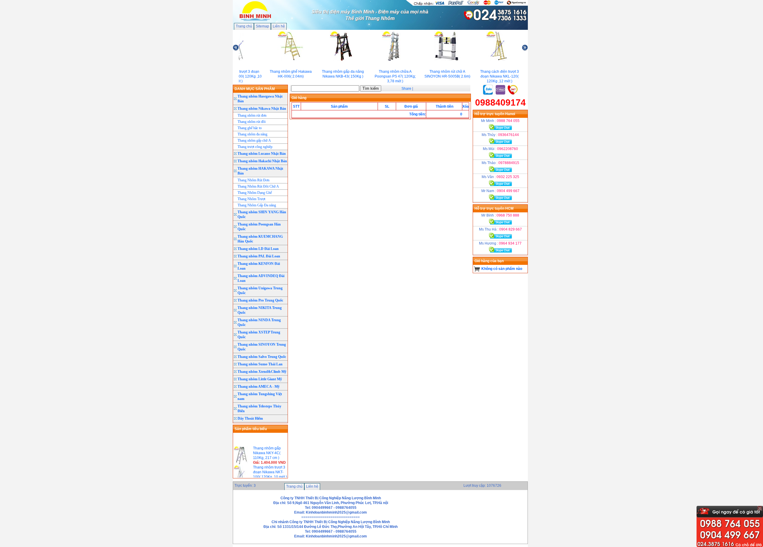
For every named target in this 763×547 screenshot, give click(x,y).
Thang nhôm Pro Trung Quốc (260, 300)
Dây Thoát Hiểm (250, 418)
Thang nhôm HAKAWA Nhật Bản (260, 170)
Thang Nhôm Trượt (251, 199)
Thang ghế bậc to (250, 128)
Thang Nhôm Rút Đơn (253, 180)
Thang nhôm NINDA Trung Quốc (259, 322)
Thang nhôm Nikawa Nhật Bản (262, 108)
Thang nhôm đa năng (252, 134)
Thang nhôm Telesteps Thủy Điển (259, 408)
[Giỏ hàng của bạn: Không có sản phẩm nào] (477, 269)
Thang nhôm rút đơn (252, 115)
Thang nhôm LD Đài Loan (258, 249)
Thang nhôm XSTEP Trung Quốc (259, 334)
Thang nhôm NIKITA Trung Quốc (260, 310)
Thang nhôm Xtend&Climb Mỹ (262, 372)
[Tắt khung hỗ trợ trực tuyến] (759, 508)
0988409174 (500, 102)
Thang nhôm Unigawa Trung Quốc (260, 290)
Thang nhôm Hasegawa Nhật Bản (260, 98)
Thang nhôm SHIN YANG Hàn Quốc (262, 214)
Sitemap (262, 26)
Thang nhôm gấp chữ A (254, 140)
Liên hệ (279, 26)
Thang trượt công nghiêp (255, 147)
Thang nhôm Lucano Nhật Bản (262, 154)
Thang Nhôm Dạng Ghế (255, 193)
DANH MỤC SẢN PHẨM (255, 89)
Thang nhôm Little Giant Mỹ (260, 379)
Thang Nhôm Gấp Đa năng (257, 205)
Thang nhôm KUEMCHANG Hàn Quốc (260, 238)
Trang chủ (244, 26)
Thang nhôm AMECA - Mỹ (259, 386)
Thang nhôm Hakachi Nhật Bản (262, 161)
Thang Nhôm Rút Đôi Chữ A (258, 186)
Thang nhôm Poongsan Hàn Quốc (259, 226)
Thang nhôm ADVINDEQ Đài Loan (261, 278)
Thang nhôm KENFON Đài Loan (259, 266)
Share (406, 88)
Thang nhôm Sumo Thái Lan (260, 364)
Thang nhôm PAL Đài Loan (259, 256)
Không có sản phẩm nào (501, 269)
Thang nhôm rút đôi (252, 122)
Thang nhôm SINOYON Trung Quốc (262, 346)
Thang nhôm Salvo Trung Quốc (262, 357)
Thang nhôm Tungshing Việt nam (260, 396)
